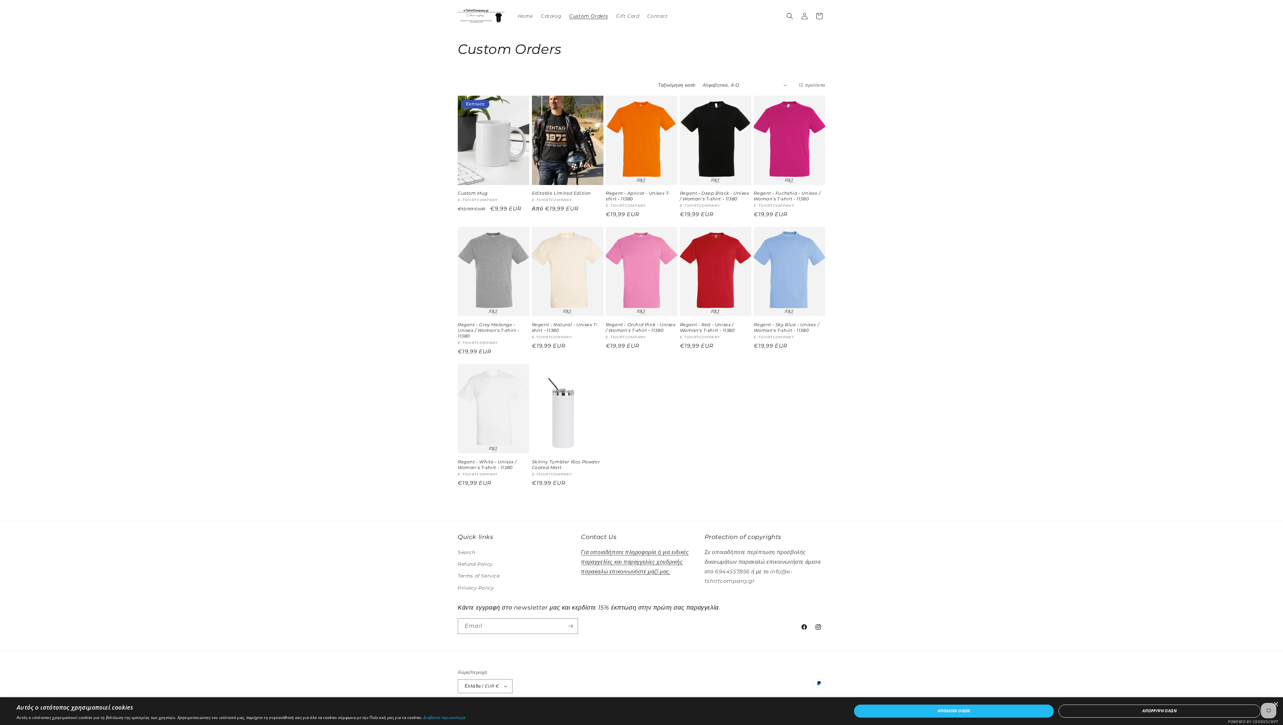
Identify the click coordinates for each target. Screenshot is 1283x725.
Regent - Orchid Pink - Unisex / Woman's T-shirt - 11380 (641, 327)
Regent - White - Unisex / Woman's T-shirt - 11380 (487, 464)
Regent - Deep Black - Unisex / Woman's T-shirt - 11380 (714, 195)
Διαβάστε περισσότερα (444, 717)
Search (466, 552)
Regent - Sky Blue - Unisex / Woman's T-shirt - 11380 (786, 327)
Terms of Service (479, 576)
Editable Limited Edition (561, 193)
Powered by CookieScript (1253, 721)
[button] (789, 16)
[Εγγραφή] (570, 626)
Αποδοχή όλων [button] (954, 711)
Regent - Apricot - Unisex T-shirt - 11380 (638, 195)
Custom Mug (473, 193)
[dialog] (641, 711)
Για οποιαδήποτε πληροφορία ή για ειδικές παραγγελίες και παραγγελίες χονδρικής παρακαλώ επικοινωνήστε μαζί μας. (635, 562)
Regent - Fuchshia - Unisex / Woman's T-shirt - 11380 (787, 195)
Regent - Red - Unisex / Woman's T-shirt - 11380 (707, 327)
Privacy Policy (476, 588)
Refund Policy (475, 564)
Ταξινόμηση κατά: (677, 85)
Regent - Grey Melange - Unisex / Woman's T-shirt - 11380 (488, 330)
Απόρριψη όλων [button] (1159, 711)
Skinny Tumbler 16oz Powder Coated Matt (566, 464)
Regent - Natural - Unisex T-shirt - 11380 (565, 327)
